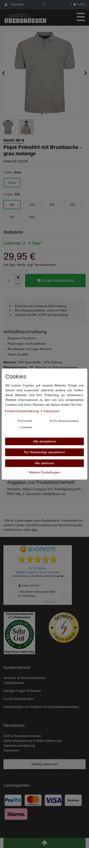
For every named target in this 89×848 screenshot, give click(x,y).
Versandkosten (45, 265)
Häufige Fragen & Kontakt (22, 690)
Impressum (11, 750)
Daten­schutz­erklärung (23, 411)
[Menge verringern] (18, 284)
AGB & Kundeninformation (22, 736)
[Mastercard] (33, 800)
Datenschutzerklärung (19, 745)
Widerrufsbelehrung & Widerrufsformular (32, 740)
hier (34, 529)
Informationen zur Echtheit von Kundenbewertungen (41, 707)
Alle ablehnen (44, 463)
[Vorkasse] (73, 800)
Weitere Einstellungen (44, 472)
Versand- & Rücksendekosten (24, 678)
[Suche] (44, 4)
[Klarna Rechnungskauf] (16, 813)
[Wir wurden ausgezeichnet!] (19, 633)
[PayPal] (13, 800)
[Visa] (53, 800)
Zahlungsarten (13, 682)
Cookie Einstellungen (18, 699)
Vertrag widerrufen (44, 764)
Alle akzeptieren (44, 441)
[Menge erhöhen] (18, 277)
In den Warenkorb (57, 280)
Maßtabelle (13, 232)
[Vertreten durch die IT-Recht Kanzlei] (64, 627)
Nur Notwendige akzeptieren (44, 452)
